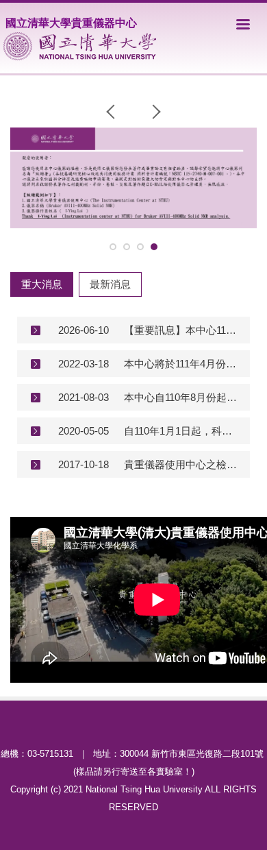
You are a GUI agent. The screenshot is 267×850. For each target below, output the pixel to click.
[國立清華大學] (80, 46)
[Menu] (243, 24)
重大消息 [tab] (41, 284)
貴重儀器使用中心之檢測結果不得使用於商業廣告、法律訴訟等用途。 (182, 464)
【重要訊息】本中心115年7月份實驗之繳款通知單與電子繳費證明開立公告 (182, 330)
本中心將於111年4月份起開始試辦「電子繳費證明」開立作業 (182, 363)
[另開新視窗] (133, 177)
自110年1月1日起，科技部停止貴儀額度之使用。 (182, 431)
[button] (114, 112)
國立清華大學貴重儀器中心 (71, 23)
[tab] (113, 247)
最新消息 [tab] (110, 284)
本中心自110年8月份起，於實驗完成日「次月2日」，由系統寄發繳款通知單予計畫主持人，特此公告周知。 (182, 397)
